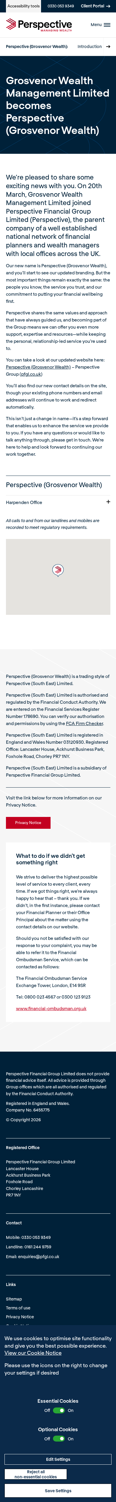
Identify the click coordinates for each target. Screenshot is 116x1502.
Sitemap (14, 1298)
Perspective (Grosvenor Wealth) (38, 366)
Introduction (90, 46)
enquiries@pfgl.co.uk (38, 1256)
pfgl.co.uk (31, 374)
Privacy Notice (20, 1316)
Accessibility (23, 6)
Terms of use (18, 1307)
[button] (58, 570)
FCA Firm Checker (84, 723)
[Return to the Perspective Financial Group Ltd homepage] (39, 24)
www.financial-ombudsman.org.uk (51, 1008)
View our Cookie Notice (33, 1352)
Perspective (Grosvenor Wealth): (37, 46)
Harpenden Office (24, 502)
